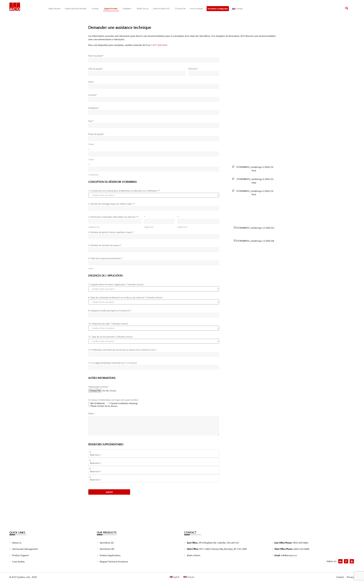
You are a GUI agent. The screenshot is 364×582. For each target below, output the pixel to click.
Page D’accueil (54, 8)
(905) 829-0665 (300, 542)
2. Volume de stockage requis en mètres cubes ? (111, 204)
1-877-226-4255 (159, 45)
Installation (127, 8)
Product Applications (110, 555)
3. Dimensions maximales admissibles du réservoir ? (113, 217)
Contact (340, 577)
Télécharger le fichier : (98, 387)
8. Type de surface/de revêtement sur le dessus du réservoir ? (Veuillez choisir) (125, 297)
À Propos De (180, 8)
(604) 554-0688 (301, 548)
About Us (16, 542)
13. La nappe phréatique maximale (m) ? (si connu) (112, 363)
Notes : (91, 413)
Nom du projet (95, 56)
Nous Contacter (196, 8)
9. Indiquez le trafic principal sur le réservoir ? (109, 310)
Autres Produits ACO (161, 8)
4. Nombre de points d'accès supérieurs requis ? (111, 232)
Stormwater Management (25, 548)
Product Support (20, 555)
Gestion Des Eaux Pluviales (75, 8)
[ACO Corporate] (14, 6)
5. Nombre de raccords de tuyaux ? (104, 245)
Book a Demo (193, 555)
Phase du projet (96, 134)
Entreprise (93, 108)
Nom (91, 82)
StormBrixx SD (107, 542)
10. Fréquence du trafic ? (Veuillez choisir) (108, 323)
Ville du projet (95, 69)
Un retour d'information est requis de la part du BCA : (113, 400)
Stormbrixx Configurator (218, 9)
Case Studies (18, 561)
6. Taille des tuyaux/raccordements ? (105, 258)
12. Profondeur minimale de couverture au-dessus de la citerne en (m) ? (122, 350)
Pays (90, 121)
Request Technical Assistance (114, 561)
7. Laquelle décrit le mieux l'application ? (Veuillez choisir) (116, 284)
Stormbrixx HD (107, 548)
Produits (95, 8)
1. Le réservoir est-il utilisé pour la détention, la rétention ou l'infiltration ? (124, 191)
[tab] (153, 453)
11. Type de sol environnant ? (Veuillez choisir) (110, 337)
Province (193, 69)
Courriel (92, 95)
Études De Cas (142, 8)
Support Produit (110, 8)
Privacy (350, 577)
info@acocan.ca (289, 555)
